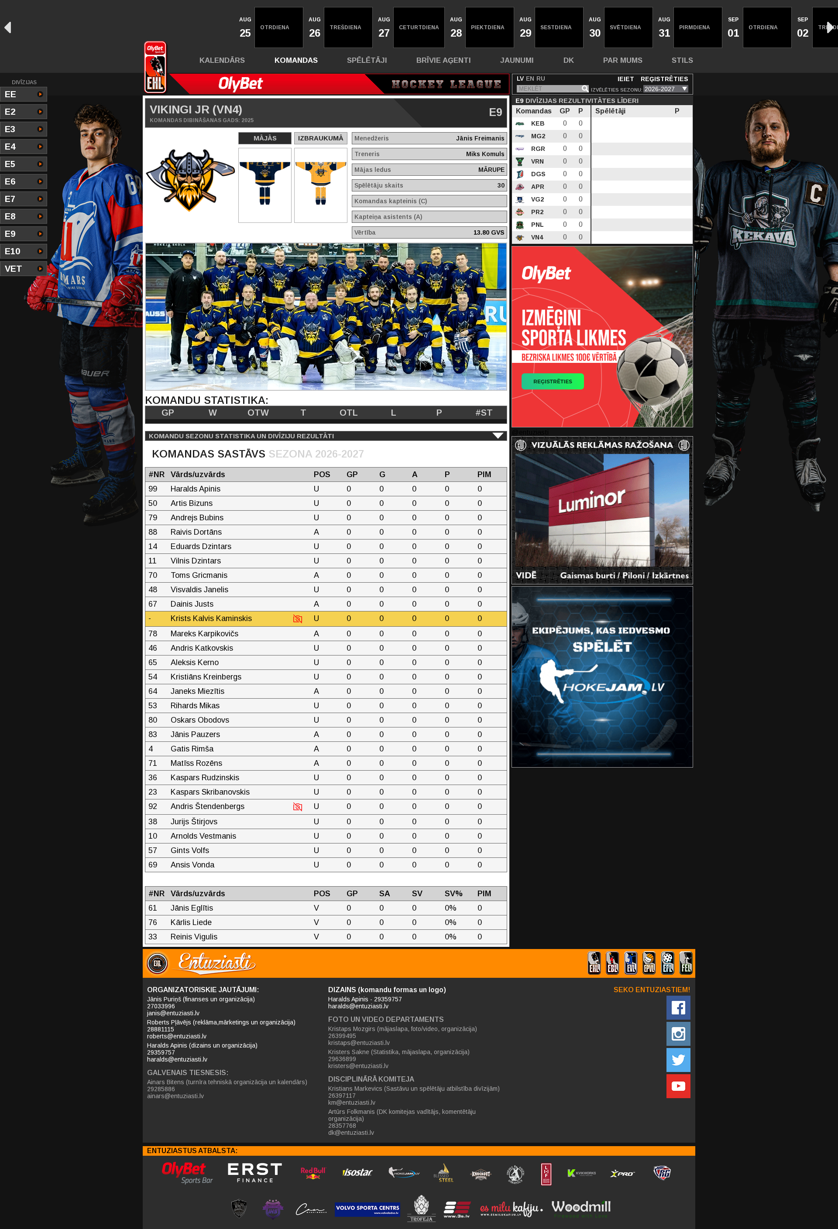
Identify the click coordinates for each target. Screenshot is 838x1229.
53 (152, 705)
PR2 (536, 211)
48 (152, 589)
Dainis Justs (192, 604)
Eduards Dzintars (201, 546)
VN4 (536, 237)
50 (152, 503)
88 (152, 532)
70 (152, 575)
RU (540, 78)
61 (152, 908)
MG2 (537, 136)
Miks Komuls (485, 153)
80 (152, 720)
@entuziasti (530, 432)
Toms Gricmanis (199, 575)
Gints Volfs (190, 850)
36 (152, 777)
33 (152, 936)
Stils (682, 60)
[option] (244, 27)
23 (152, 792)
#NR (156, 474)
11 (152, 560)
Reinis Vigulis (194, 936)
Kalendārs (222, 60)
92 (152, 806)
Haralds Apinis (195, 489)
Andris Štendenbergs (207, 806)
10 (152, 836)
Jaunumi (517, 60)
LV (520, 78)
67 (152, 604)
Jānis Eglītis (192, 908)
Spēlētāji (367, 60)
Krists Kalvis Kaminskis (211, 618)
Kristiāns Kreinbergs (206, 677)
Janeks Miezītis (197, 691)
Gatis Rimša (192, 748)
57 (152, 850)
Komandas (296, 60)
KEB (537, 123)
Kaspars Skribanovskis (210, 792)
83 (152, 734)
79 (152, 517)
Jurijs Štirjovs (194, 821)
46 (152, 648)
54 (152, 677)
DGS (537, 174)
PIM (484, 474)
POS (322, 474)
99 (152, 489)
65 (152, 662)
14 (152, 546)
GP (352, 474)
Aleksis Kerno (195, 662)
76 (152, 922)
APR (536, 186)
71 (152, 763)
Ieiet (626, 78)
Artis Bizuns (192, 503)
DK (568, 60)
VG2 (536, 199)
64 (152, 691)
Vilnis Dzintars (196, 560)
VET (13, 268)
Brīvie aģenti (443, 60)
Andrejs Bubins (197, 517)
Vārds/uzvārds (198, 474)
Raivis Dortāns (196, 532)
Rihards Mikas (195, 705)
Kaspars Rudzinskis (205, 777)
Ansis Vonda (192, 864)
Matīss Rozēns (196, 763)
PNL (536, 224)
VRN (536, 161)
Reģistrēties (664, 78)
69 (152, 864)
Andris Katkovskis (202, 648)
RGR (537, 148)
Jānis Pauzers (195, 734)
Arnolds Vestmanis (203, 836)
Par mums (622, 60)
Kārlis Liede (191, 922)
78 (152, 633)
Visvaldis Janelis (199, 589)
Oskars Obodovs (200, 720)
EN (530, 78)
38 (152, 821)
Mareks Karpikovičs (204, 633)
